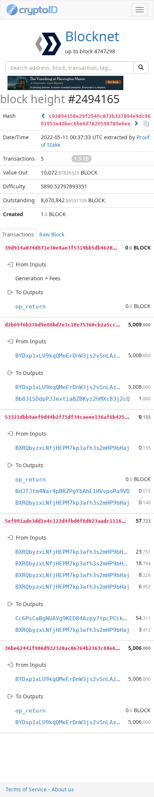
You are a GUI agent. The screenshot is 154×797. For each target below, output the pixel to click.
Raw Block (51, 234)
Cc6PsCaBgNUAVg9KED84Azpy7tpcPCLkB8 (72, 618)
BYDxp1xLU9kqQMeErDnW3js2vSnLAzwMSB (72, 355)
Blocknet (92, 36)
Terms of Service (26, 789)
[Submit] (140, 67)
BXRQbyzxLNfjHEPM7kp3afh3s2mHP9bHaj (72, 448)
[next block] (136, 123)
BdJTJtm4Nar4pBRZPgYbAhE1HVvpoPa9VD (72, 491)
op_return (30, 306)
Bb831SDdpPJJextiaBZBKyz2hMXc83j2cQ (72, 398)
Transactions (18, 234)
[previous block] (43, 115)
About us (63, 789)
